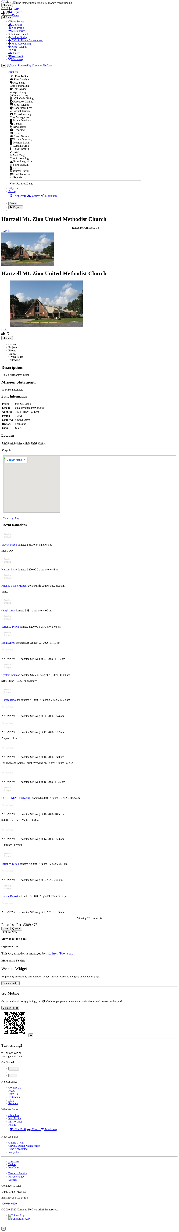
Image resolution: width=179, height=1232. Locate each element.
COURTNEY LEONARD (16, 797)
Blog (11, 1100)
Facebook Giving (23, 101)
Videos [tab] (12, 353)
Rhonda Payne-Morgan (14, 585)
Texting (17, 123)
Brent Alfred (8, 642)
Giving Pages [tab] (15, 356)
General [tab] (12, 344)
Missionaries (18, 30)
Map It (41, 442)
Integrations (14, 1152)
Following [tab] (14, 359)
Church (16, 53)
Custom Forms (20, 145)
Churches (17, 24)
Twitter (12, 1164)
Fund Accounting (21, 43)
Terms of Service (17, 1173)
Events (17, 133)
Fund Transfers (21, 174)
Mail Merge (19, 155)
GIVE (4, 329)
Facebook (13, 1161)
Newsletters (19, 126)
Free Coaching (21, 79)
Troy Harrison (9, 544)
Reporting (19, 129)
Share (8, 338)
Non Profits (18, 27)
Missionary (17, 59)
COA (15, 167)
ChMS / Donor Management (27, 40)
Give (11, 1071)
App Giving (19, 92)
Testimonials (15, 1097)
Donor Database (21, 120)
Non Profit (17, 56)
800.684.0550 (9, 1203)
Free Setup (19, 82)
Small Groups (21, 136)
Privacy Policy (16, 1176)
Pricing (12, 191)
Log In (14, 210)
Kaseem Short (9, 569)
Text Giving (20, 88)
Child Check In (21, 148)
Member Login (21, 142)
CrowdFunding (22, 114)
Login (15, 8)
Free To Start (21, 76)
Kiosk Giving (19, 46)
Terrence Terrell (10, 626)
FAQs (11, 1090)
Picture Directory (22, 139)
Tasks (15, 151)
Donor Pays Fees (22, 107)
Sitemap (12, 1179)
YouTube (13, 1167)
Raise (13, 1068)
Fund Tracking (20, 164)
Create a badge (10, 983)
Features (13, 71)
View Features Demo (21, 183)
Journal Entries (20, 170)
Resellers (13, 1103)
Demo (15, 15)
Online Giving (19, 37)
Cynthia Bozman (10, 674)
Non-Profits (14, 1118)
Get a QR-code (10, 1008)
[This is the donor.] (7, 541)
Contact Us (14, 1087)
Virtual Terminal (22, 110)
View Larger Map (11, 518)
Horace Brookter (10, 699)
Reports (17, 177)
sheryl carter (8, 610)
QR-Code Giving (23, 98)
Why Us (13, 188)
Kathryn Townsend (60, 953)
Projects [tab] (12, 347)
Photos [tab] (12, 350)
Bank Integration (22, 161)
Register (17, 12)
